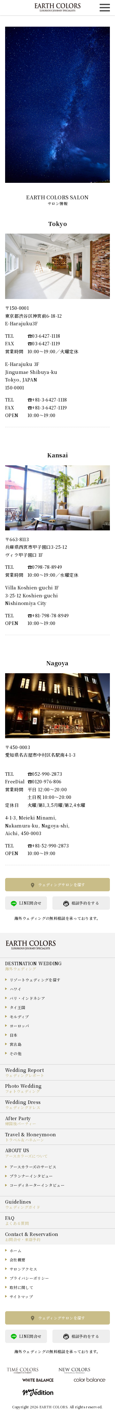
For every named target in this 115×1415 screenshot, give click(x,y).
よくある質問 (17, 1223)
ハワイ (15, 989)
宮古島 (15, 1044)
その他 (15, 1053)
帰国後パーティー (20, 1123)
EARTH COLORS (53, 1407)
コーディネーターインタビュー (37, 1185)
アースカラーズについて (26, 1156)
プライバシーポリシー (29, 1278)
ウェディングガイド (22, 1207)
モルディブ (19, 1016)
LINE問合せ (30, 903)
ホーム (15, 1250)
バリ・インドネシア (27, 998)
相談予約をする (85, 903)
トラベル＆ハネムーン (24, 1139)
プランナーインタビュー (31, 1176)
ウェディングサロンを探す (61, 884)
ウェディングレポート (24, 1075)
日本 (14, 1035)
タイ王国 (17, 1007)
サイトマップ (21, 1296)
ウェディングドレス (22, 1107)
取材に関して (21, 1287)
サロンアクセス (23, 1269)
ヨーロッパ (19, 1025)
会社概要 (17, 1259)
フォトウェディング (22, 1091)
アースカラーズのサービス (33, 1166)
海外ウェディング (20, 968)
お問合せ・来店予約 (23, 1239)
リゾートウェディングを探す (35, 979)
